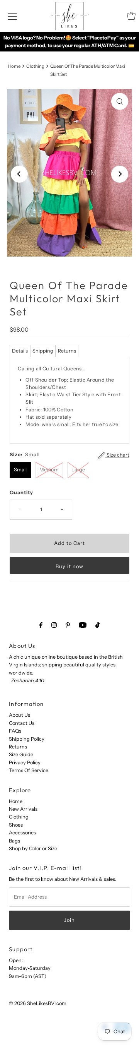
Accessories (22, 833)
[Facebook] (40, 625)
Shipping (42, 351)
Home (14, 66)
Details (20, 351)
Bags (14, 841)
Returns (67, 351)
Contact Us (21, 723)
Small (20, 470)
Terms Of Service (28, 770)
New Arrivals (23, 809)
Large (78, 470)
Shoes (16, 825)
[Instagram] (54, 625)
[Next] (119, 174)
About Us (19, 715)
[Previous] (19, 174)
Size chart (117, 455)
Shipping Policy (26, 739)
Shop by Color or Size (33, 848)
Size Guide (21, 754)
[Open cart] (131, 16)
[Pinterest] (68, 625)
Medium (49, 470)
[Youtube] (82, 625)
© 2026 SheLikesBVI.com (37, 1003)
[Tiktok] (97, 625)
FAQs (15, 731)
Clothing (35, 66)
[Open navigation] (12, 16)
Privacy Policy (25, 762)
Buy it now (69, 566)
